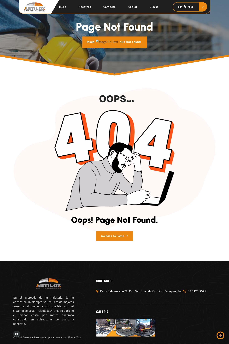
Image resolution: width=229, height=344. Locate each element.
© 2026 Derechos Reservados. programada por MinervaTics (47, 337)
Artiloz (132, 7)
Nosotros (85, 7)
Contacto (109, 7)
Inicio (62, 7)
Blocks (154, 7)
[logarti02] (34, 7)
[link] (106, 328)
